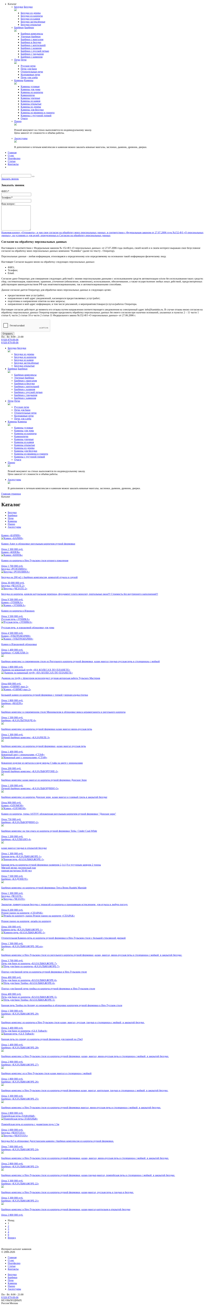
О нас (11, 155)
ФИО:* (5, 191)
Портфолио (14, 158)
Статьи (12, 161)
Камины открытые (31, 104)
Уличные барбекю (31, 36)
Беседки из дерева (31, 13)
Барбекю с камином (32, 56)
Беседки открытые (31, 24)
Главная (12, 152)
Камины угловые (30, 86)
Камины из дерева (31, 106)
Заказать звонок (10, 178)
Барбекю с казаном (31, 48)
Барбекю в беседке (31, 42)
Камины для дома (30, 89)
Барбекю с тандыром (32, 54)
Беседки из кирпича (32, 16)
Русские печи (28, 65)
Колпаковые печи (30, 74)
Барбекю (19, 27)
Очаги (24, 118)
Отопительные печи (32, 71)
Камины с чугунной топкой (36, 115)
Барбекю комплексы (32, 33)
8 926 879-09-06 (9, 339)
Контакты (13, 164)
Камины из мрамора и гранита (37, 112)
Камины (18, 80)
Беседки (18, 6)
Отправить (8, 334)
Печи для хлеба (29, 77)
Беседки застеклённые (33, 21)
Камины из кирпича (32, 92)
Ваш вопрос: (8, 203)
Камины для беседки (32, 109)
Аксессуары (20, 138)
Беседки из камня (30, 18)
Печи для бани (29, 68)
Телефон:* (7, 197)
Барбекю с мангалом (32, 39)
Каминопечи (28, 95)
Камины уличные (30, 98)
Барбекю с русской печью (35, 51)
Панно (18, 121)
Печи (17, 59)
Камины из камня (30, 101)
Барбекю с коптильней (33, 45)
